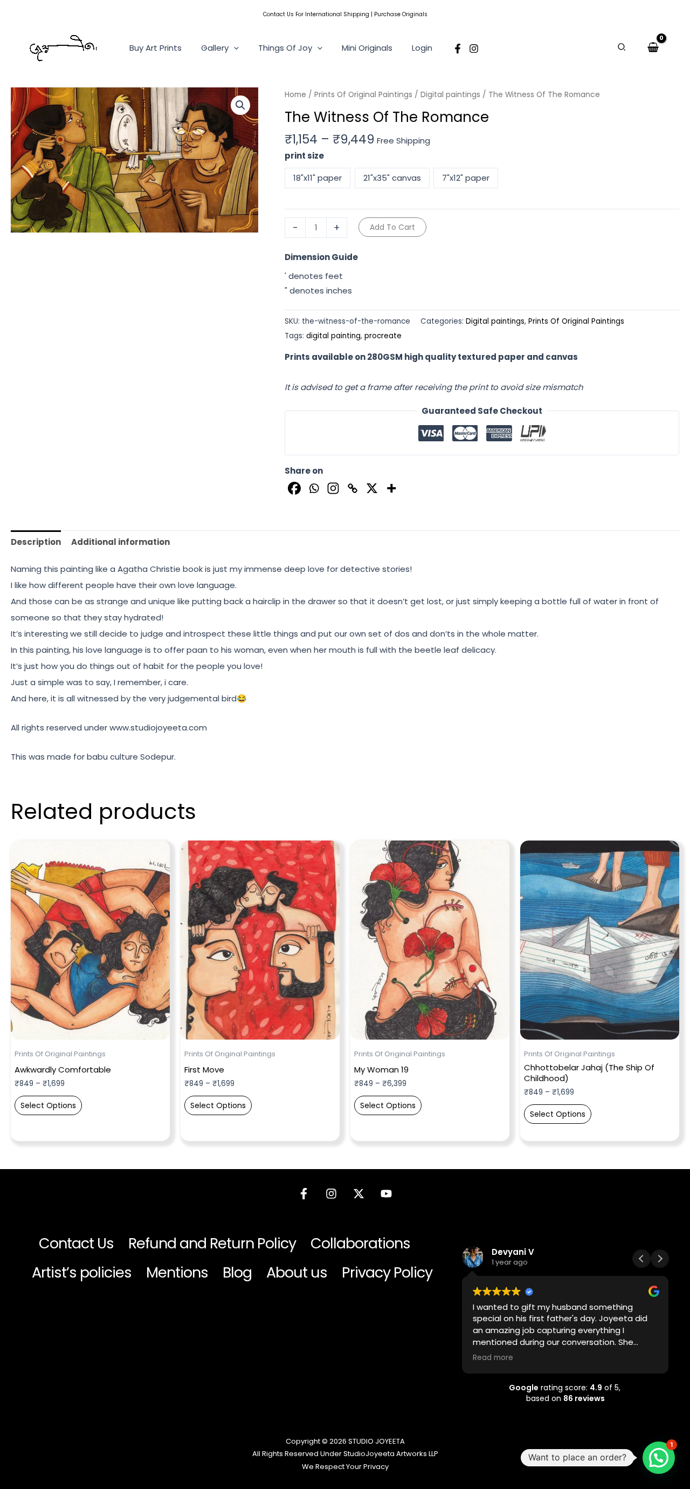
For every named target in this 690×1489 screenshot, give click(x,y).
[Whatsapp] (313, 488)
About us (296, 1272)
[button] (234, 48)
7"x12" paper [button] (465, 177)
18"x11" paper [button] (317, 177)
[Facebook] (458, 48)
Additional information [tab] (120, 542)
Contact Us (278, 14)
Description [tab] (36, 542)
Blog (237, 1272)
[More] (391, 488)
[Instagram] (474, 48)
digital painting (333, 336)
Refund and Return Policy (212, 1243)
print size (304, 155)
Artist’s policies (82, 1272)
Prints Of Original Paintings (363, 95)
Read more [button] (493, 1358)
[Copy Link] (352, 488)
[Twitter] (358, 1193)
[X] (372, 488)
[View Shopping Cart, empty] (653, 47)
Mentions (177, 1272)
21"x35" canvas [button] (392, 177)
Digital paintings (450, 95)
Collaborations (360, 1243)
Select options (48, 1105)
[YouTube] (386, 1193)
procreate (383, 336)
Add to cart (392, 227)
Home (295, 95)
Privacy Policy (387, 1272)
